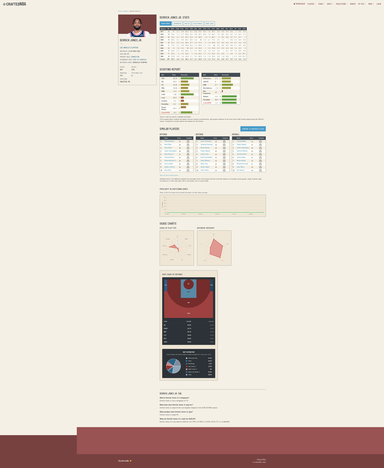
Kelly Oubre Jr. (169, 154)
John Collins (205, 170)
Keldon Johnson (169, 167)
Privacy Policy (261, 459)
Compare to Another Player (253, 129)
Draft (329, 4)
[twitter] (130, 461)
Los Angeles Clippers (129, 47)
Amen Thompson (206, 141)
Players (311, 4)
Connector (135, 57)
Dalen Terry (204, 163)
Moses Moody (205, 147)
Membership (300, 4)
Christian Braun (169, 157)
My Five (361, 4)
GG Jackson (240, 170)
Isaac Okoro (168, 147)
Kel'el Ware (168, 144)
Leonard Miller (241, 141)
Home (120, 11)
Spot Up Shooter (139, 59)
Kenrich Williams (242, 151)
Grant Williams (205, 160)
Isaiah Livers (205, 154)
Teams (320, 4)
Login (379, 4)
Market (353, 4)
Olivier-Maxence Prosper (171, 160)
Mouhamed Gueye (242, 163)
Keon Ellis (167, 170)
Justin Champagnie (170, 151)
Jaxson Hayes (205, 167)
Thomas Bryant (169, 141)
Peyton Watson (205, 151)
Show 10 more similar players (169, 175)
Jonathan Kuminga (206, 144)
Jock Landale (168, 163)
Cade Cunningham (206, 157)
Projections (341, 4)
